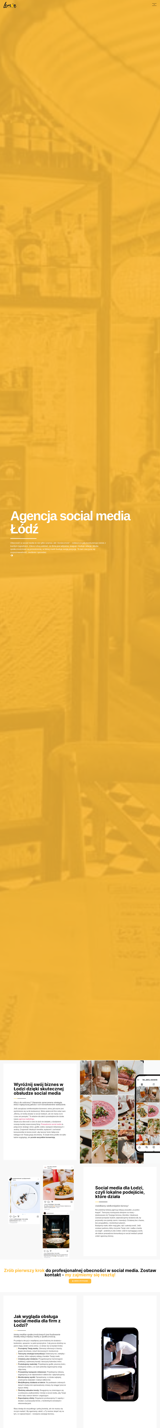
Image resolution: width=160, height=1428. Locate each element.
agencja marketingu (26, 1119)
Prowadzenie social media (51, 1124)
